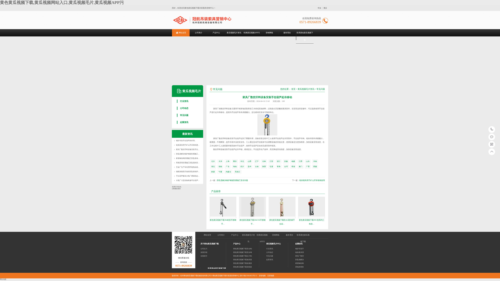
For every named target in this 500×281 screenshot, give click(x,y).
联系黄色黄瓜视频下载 (305, 36)
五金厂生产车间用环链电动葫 (187, 167)
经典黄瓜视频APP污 (252, 33)
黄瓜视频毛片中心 (273, 244)
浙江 (278, 161)
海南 (235, 167)
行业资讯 (184, 101)
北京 (213, 161)
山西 (249, 161)
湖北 (213, 167)
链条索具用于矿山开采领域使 (187, 145)
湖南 (220, 167)
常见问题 (184, 115)
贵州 (249, 167)
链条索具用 (299, 252)
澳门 (300, 167)
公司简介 (198, 33)
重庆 (235, 161)
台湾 (286, 167)
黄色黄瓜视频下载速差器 (242, 260)
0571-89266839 (491, 129)
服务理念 (287, 33)
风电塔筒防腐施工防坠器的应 (187, 163)
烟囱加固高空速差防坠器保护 (187, 172)
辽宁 (257, 161)
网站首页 (182, 33)
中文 (319, 8)
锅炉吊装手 (299, 249)
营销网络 (269, 33)
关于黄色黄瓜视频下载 (210, 244)
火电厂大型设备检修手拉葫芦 (187, 180)
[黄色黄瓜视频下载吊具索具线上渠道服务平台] (205, 20)
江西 (300, 161)
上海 (227, 161)
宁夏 (220, 172)
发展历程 (204, 252)
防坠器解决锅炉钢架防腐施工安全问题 (232, 180)
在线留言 (204, 256)
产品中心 (216, 33)
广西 (308, 167)
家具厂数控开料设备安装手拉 (187, 149)
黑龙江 (237, 172)
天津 (220, 161)
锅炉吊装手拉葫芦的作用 (185, 141)
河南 (315, 161)
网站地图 (3, 279)
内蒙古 (228, 172)
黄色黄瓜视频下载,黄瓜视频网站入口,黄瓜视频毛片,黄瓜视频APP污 (62, 2)
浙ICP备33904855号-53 (248, 276)
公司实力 (204, 249)
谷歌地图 (262, 276)
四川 (242, 167)
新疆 (213, 172)
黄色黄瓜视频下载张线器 (242, 267)
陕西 (264, 167)
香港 (293, 167)
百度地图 (270, 276)
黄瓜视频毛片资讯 (234, 33)
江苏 (271, 161)
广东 (227, 167)
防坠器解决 (299, 260)
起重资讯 (184, 122)
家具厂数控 (299, 256)
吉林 (264, 161)
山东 (308, 161)
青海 (278, 167)
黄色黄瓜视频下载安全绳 (242, 252)
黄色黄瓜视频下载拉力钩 (242, 256)
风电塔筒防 (299, 267)
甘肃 (271, 167)
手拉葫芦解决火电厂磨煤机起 (187, 176)
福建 (293, 161)
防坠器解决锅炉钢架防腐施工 (187, 154)
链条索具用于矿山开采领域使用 (312, 180)
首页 (293, 89)
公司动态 (184, 108)
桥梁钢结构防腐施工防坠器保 (187, 158)
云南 (257, 167)
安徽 (286, 161)
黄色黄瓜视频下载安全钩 (242, 249)
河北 (242, 161)
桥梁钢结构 (299, 263)
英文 (325, 8)
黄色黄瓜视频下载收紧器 (242, 263)
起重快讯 (299, 244)
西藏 (315, 167)
